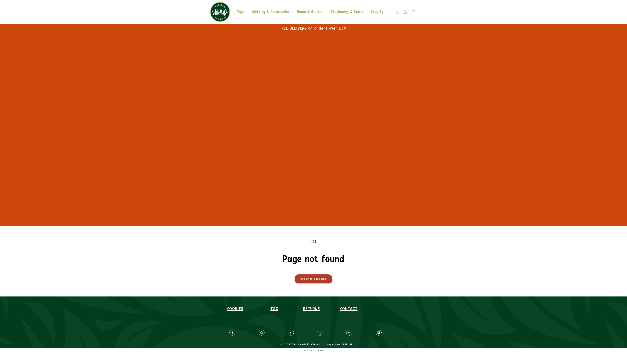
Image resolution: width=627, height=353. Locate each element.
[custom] (232, 333)
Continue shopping (313, 278)
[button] (242, 12)
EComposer (318, 350)
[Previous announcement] (211, 28)
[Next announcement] (416, 28)
